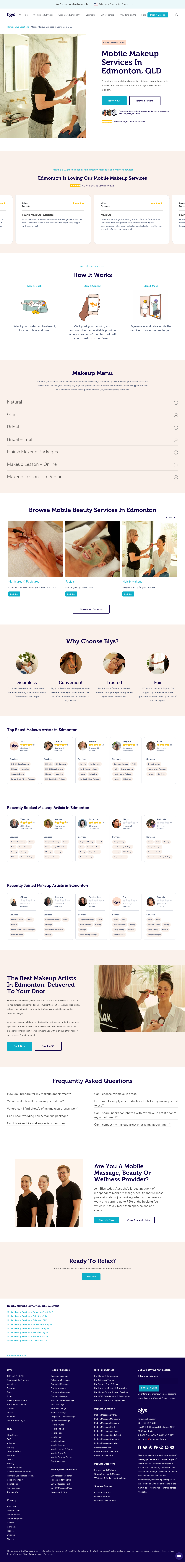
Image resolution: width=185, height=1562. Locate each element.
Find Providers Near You (106, 1451)
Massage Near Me (102, 1447)
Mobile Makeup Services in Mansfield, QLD (27, 1332)
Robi (160, 741)
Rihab (92, 741)
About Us (11, 1384)
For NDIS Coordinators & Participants (112, 1396)
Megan (127, 741)
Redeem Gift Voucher (61, 1479)
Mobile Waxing (58, 1445)
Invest (10, 1412)
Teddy (58, 741)
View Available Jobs (138, 1220)
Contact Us (12, 1492)
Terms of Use (150, 1398)
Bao (125, 897)
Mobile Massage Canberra (106, 1439)
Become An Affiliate (16, 1404)
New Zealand (13, 1510)
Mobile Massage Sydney (105, 1414)
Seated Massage (58, 1412)
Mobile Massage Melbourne (107, 1418)
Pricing (10, 1447)
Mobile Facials (57, 1428)
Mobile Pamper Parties (61, 1457)
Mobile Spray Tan (59, 1453)
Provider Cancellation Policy (20, 1475)
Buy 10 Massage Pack (61, 1487)
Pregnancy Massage (60, 1392)
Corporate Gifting (59, 1492)
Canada (10, 1522)
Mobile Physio (57, 1424)
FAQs (9, 1439)
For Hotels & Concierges (106, 1376)
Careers (10, 1408)
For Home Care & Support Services (111, 1392)
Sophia (161, 897)
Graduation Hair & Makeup (107, 1474)
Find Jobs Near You (103, 1455)
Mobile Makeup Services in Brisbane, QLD (27, 1320)
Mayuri (127, 819)
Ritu (22, 741)
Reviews (11, 1388)
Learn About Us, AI (16, 1420)
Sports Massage (58, 1388)
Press (9, 1392)
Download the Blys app (18, 1380)
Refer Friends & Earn (17, 1400)
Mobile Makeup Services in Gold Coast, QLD (28, 1340)
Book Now (114, 100)
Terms (10, 1459)
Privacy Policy (168, 1398)
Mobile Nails (56, 1432)
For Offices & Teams (104, 1380)
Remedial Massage (60, 1384)
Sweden (11, 1534)
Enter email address (148, 1376)
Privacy (10, 1463)
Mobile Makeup (58, 1441)
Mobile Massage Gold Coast (107, 1435)
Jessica (58, 897)
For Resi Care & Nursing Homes (109, 1400)
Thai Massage (57, 1404)
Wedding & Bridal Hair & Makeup (110, 1478)
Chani (24, 897)
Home (10, 26)
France (10, 1530)
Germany (11, 1526)
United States (13, 1514)
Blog (9, 1396)
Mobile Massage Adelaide (106, 1431)
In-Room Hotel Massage (62, 1400)
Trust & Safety (14, 1451)
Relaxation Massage (60, 1380)
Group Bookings (58, 1408)
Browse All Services (91, 609)
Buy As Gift (48, 1046)
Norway (11, 1539)
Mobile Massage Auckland (106, 1443)
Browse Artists (144, 100)
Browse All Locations (17, 1355)
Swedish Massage (59, 1376)
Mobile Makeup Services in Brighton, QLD (27, 1316)
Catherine (95, 897)
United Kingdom (15, 1518)
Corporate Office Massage (63, 1416)
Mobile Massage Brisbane (106, 1423)
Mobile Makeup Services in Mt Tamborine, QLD (29, 1324)
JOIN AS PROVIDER (16, 1376)
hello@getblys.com (147, 1418)
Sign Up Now (106, 1220)
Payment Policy (14, 1467)
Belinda (161, 819)
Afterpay (11, 1443)
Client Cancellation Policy (19, 1471)
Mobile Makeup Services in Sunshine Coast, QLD (30, 1312)
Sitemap (11, 1416)
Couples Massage (59, 1396)
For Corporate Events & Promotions (111, 1388)
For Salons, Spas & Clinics (106, 1384)
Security (11, 1455)
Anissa (58, 819)
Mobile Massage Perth (104, 1427)
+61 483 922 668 (147, 1423)
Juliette (93, 819)
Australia (11, 1506)
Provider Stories (102, 1496)
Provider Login (14, 1487)
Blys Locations (22, 26)
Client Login (13, 1483)
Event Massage (58, 1461)
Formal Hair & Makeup (105, 1469)
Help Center (12, 1435)
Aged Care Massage (60, 1420)
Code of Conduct (15, 1479)
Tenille (24, 819)
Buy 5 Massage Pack (60, 1483)
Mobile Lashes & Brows (62, 1449)
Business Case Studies (105, 1500)
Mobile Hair (56, 1436)
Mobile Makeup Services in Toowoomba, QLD (29, 1336)
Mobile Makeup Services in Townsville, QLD (28, 1328)
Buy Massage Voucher (61, 1475)
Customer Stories (102, 1492)
